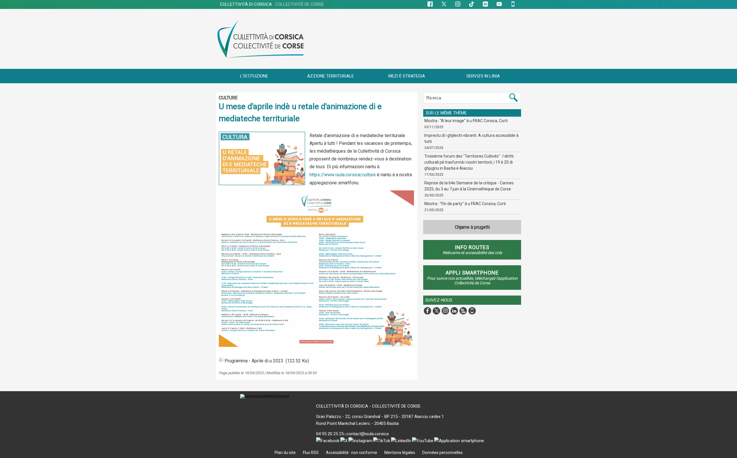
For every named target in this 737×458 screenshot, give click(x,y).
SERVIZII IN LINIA (483, 76)
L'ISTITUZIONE (254, 76)
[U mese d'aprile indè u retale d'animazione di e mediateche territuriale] (262, 133)
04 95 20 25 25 (330, 433)
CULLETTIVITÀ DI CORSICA (272, 4)
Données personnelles (442, 452)
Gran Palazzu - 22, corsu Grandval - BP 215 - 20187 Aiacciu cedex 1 (380, 416)
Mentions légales (400, 452)
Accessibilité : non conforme (352, 452)
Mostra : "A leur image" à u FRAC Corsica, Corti (466, 120)
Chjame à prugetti (472, 227)
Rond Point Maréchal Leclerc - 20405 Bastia (357, 423)
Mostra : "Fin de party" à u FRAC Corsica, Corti (465, 203)
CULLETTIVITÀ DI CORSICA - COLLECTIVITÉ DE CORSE (368, 406)
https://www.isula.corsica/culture (342, 174)
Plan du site (286, 452)
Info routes (472, 247)
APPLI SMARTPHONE (472, 273)
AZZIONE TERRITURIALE (330, 76)
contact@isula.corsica (367, 433)
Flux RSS (311, 452)
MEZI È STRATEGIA (406, 76)
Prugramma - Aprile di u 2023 (254, 361)
